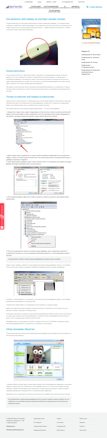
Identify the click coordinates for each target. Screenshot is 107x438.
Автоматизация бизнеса (40, 426)
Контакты (82, 426)
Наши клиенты (61, 430)
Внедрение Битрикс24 (40, 430)
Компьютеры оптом (39, 418)
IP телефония (37, 422)
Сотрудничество (61, 426)
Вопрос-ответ (83, 418)
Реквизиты (82, 422)
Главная (59, 418)
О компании (60, 422)
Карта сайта (83, 430)
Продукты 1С (86, 51)
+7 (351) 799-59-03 (95, 7)
